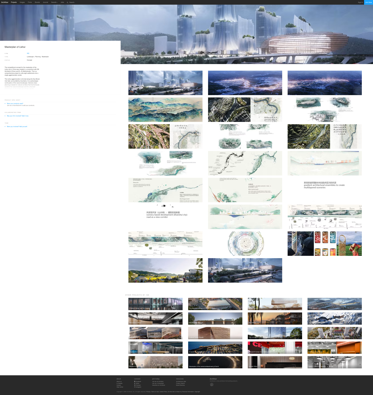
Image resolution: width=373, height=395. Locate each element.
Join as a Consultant (158, 383)
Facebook (138, 381)
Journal (45, 2)
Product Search (180, 383)
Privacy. (148, 391)
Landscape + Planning (34, 57)
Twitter (137, 383)
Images (22, 2)
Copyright (197, 391)
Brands (37, 2)
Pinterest (138, 385)
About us (119, 381)
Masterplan (45, 57)
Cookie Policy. (164, 391)
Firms (30, 2)
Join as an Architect (157, 381)
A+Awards (119, 383)
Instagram (138, 387)
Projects (14, 2)
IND (28, 53)
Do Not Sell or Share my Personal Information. (181, 391)
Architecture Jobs (181, 381)
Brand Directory (180, 385)
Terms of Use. (155, 391)
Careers (119, 385)
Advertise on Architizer (158, 385)
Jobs (62, 2)
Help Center (120, 387)
